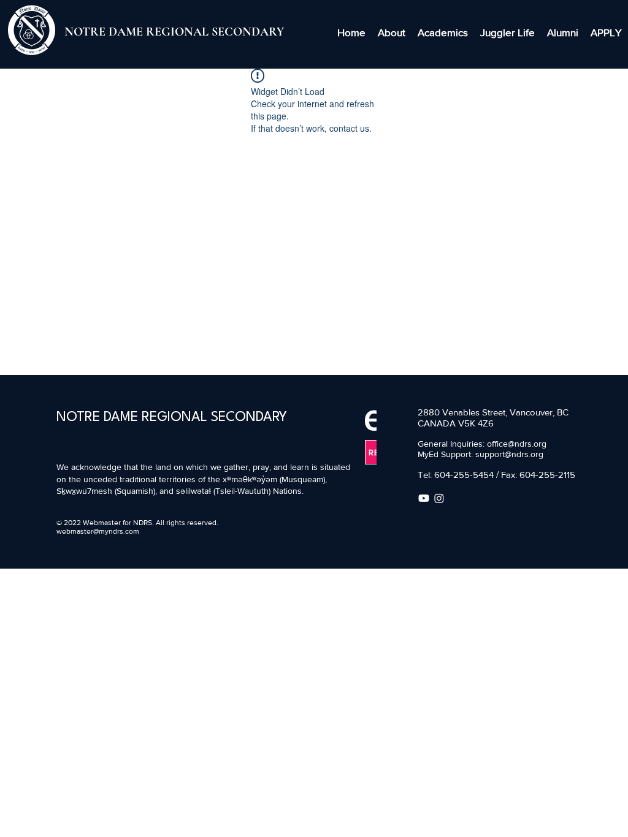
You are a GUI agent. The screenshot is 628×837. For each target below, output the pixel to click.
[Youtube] (424, 498)
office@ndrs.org (516, 444)
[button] (392, 32)
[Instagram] (439, 498)
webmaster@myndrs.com (97, 531)
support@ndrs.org (509, 454)
